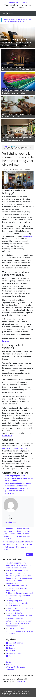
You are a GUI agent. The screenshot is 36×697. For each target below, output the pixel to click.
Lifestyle (5, 135)
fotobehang (27, 236)
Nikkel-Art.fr (7, 435)
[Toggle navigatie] (4, 13)
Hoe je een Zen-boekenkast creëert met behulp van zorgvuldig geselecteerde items (18, 68)
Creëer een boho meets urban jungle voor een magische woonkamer (17, 115)
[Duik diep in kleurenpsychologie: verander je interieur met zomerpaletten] (18, 81)
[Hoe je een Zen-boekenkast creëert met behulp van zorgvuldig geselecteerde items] (18, 58)
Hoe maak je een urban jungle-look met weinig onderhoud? (9, 533)
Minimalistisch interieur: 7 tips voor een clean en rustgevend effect (24, 532)
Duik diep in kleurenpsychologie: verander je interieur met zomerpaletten (17, 92)
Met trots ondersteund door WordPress (15, 691)
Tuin (10, 656)
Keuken (12, 648)
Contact (9, 662)
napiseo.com (19, 681)
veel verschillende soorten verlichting (17, 448)
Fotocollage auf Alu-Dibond (16, 486)
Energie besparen (16, 643)
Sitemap (5, 341)
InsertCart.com (25, 694)
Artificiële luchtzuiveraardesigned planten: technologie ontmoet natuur (17, 139)
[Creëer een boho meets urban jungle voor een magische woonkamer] (18, 105)
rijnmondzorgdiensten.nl (18, 2)
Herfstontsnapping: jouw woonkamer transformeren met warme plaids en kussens (17, 42)
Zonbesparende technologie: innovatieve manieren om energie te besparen (19, 631)
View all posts (9, 522)
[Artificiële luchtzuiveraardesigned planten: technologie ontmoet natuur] (18, 128)
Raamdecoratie (15, 653)
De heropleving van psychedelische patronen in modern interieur (17, 603)
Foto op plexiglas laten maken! (18, 483)
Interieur (4, 36)
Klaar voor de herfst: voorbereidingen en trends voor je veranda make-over (19, 615)
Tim (28, 169)
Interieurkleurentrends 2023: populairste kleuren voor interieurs (17, 490)
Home (10, 14)
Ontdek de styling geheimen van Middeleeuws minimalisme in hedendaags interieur (19, 623)
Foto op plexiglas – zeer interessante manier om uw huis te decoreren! (19, 478)
